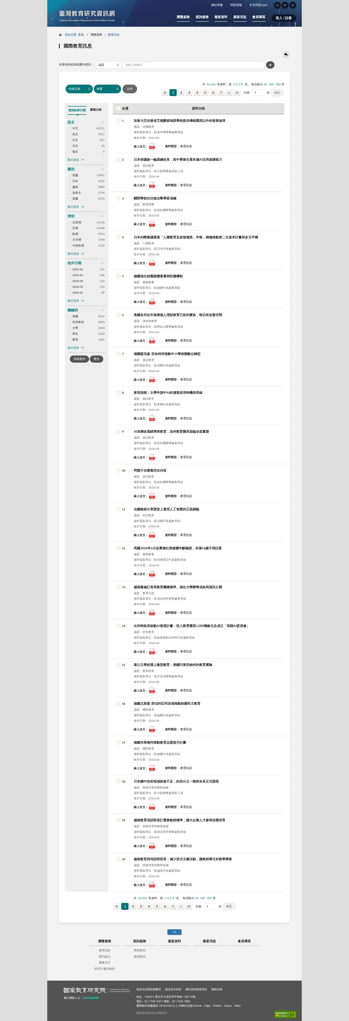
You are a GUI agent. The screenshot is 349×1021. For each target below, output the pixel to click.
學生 (75, 333)
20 (265, 84)
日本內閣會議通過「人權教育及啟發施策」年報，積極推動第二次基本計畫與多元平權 (196, 237)
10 (123, 470)
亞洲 (75, 228)
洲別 (71, 216)
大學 (75, 328)
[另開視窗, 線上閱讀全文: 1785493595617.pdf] (152, 185)
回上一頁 (286, 54)
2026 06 (77, 269)
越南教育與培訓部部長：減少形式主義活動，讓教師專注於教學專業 (183, 859)
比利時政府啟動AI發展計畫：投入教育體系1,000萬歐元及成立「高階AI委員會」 (192, 626)
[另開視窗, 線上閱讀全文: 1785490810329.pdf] (152, 885)
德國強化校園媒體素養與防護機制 (158, 276)
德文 (75, 151)
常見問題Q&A (258, 5)
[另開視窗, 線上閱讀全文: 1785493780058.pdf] (152, 651)
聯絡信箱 (216, 989)
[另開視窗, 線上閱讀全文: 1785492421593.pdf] (152, 807)
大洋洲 (76, 239)
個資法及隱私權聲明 (148, 989)
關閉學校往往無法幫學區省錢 (155, 198)
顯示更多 (73, 159)
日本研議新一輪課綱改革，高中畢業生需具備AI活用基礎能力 (178, 159)
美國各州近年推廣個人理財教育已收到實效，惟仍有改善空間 (178, 315)
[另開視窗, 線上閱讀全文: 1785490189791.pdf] (152, 729)
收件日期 (74, 263)
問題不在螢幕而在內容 (150, 470)
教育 (75, 339)
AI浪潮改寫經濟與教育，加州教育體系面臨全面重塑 (171, 431)
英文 (75, 134)
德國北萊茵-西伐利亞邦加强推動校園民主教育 (167, 703)
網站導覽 (217, 5)
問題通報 (236, 5)
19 (123, 820)
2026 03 (77, 286)
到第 (247, 92)
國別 (71, 169)
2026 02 (77, 292)
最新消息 (239, 17)
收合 (174, 932)
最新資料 (221, 17)
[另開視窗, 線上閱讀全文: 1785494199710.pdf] (152, 263)
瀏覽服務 (183, 17)
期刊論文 (105, 956)
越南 (75, 187)
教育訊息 (105, 950)
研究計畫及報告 (105, 968)
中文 (75, 128)
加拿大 (76, 192)
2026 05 (77, 275)
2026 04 (77, 281)
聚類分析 (96, 109)
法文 (75, 145)
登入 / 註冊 (284, 18)
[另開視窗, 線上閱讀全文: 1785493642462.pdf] (152, 379)
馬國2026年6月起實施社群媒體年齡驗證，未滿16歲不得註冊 (178, 548)
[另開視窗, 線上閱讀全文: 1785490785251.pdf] (152, 846)
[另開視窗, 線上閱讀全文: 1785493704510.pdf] (152, 496)
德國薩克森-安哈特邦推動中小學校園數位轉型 (167, 354)
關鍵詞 (73, 310)
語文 (71, 122)
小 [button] (277, 5)
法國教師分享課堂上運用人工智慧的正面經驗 (166, 509)
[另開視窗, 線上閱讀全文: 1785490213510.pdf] (152, 768)
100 (271, 84)
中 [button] (285, 5)
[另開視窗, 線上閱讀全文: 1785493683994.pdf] (152, 457)
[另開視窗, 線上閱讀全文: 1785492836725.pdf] (152, 612)
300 (278, 84)
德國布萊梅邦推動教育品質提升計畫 (160, 742)
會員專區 (258, 17)
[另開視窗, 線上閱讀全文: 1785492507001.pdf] (152, 340)
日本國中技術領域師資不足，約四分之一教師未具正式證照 (176, 781)
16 (123, 703)
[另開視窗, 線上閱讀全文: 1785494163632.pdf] (152, 301)
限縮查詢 (79, 358)
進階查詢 (139, 956)
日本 (75, 181)
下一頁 (229, 92)
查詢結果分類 (77, 110)
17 (123, 742)
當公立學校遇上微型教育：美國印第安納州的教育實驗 (173, 665)
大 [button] (292, 5)
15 (123, 665)
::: (49, 3)
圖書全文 (105, 962)
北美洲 (76, 222)
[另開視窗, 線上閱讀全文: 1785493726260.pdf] (152, 535)
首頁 (81, 34)
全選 (125, 108)
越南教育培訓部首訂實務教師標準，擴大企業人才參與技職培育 (179, 820)
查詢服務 (202, 17)
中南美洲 (78, 245)
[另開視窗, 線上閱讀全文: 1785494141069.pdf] (152, 574)
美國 (75, 175)
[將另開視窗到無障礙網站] (285, 1014)
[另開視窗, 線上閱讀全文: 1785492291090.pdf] (152, 146)
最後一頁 (237, 92)
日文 (75, 140)
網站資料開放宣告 (196, 989)
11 (123, 509)
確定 (277, 92)
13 (123, 587)
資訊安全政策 (173, 989)
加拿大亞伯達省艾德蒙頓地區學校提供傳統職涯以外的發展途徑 (179, 120)
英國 (75, 198)
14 (123, 626)
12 (123, 548)
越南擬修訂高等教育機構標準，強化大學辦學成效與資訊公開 (178, 587)
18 (123, 781)
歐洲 (75, 234)
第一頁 (165, 92)
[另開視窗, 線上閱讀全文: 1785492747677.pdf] (152, 690)
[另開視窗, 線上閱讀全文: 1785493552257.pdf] (152, 224)
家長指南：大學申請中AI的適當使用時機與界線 (168, 392)
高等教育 (78, 322)
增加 (270, 65)
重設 (96, 358)
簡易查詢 (139, 950)
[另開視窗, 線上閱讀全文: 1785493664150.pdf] (152, 418)
